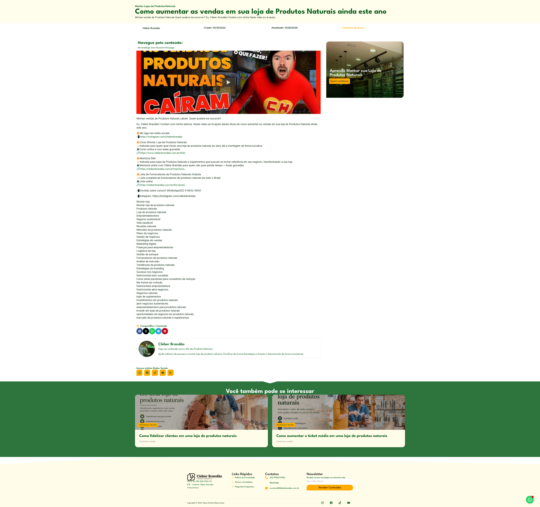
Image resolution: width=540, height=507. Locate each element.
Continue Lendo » (148, 441)
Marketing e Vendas (148, 425)
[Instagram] (139, 373)
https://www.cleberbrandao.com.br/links (162, 152)
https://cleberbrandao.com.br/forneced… (163, 184)
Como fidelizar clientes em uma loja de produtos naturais (188, 436)
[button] (139, 331)
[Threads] (170, 373)
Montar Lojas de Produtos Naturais (155, 6)
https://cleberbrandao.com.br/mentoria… (163, 168)
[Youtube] (163, 373)
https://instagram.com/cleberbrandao (161, 136)
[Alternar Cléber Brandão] (530, 499)
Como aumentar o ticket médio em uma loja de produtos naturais (331, 436)
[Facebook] (147, 373)
